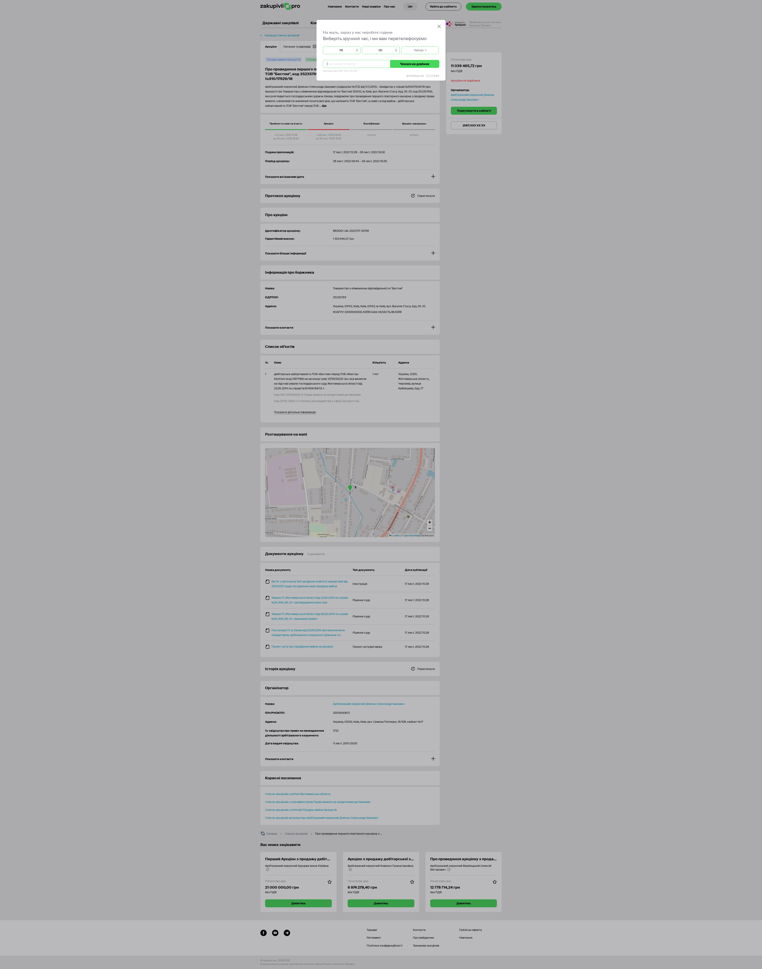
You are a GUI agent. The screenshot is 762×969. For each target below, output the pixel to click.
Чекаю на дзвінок (414, 64)
